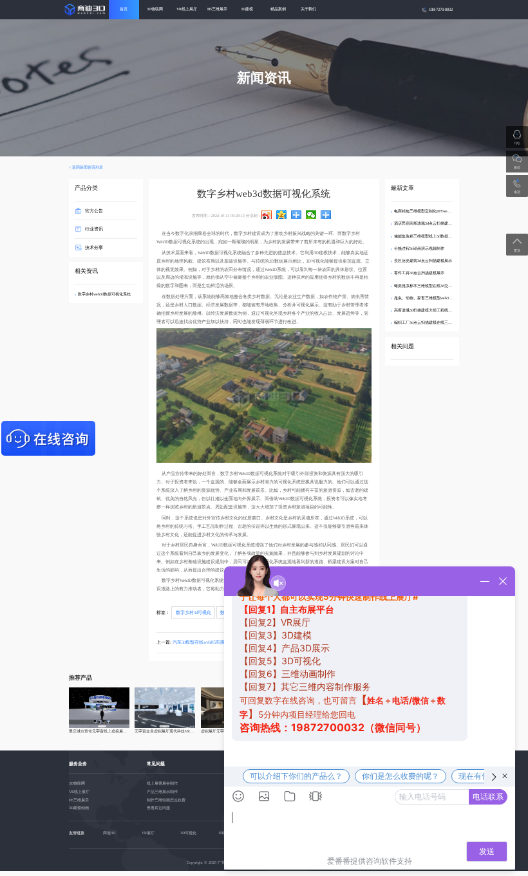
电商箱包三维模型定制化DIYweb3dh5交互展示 (433, 211)
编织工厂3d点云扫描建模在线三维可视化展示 (432, 322)
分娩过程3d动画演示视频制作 (419, 248)
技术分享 (94, 247)
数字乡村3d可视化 (193, 612)
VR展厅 (148, 833)
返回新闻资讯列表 (87, 167)
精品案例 (278, 9)
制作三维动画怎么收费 (166, 800)
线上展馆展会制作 (162, 783)
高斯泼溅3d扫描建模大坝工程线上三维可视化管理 (436, 310)
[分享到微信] (311, 214)
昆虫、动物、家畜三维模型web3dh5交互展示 (432, 298)
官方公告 (94, 211)
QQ (517, 143)
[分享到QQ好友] (296, 214)
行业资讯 (94, 229)
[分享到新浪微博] (266, 214)
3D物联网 (155, 9)
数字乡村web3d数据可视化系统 (104, 294)
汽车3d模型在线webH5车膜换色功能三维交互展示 (221, 642)
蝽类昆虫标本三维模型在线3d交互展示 (427, 286)
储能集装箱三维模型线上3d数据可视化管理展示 (434, 236)
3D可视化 (188, 833)
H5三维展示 (217, 9)
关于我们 (308, 9)
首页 (123, 9)
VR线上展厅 (186, 9)
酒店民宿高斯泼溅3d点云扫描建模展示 (427, 223)
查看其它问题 (158, 808)
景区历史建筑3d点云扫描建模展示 (423, 261)
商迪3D (109, 833)
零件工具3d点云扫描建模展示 (419, 273)
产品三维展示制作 (162, 792)
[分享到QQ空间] (281, 214)
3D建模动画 (79, 808)
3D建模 (247, 9)
